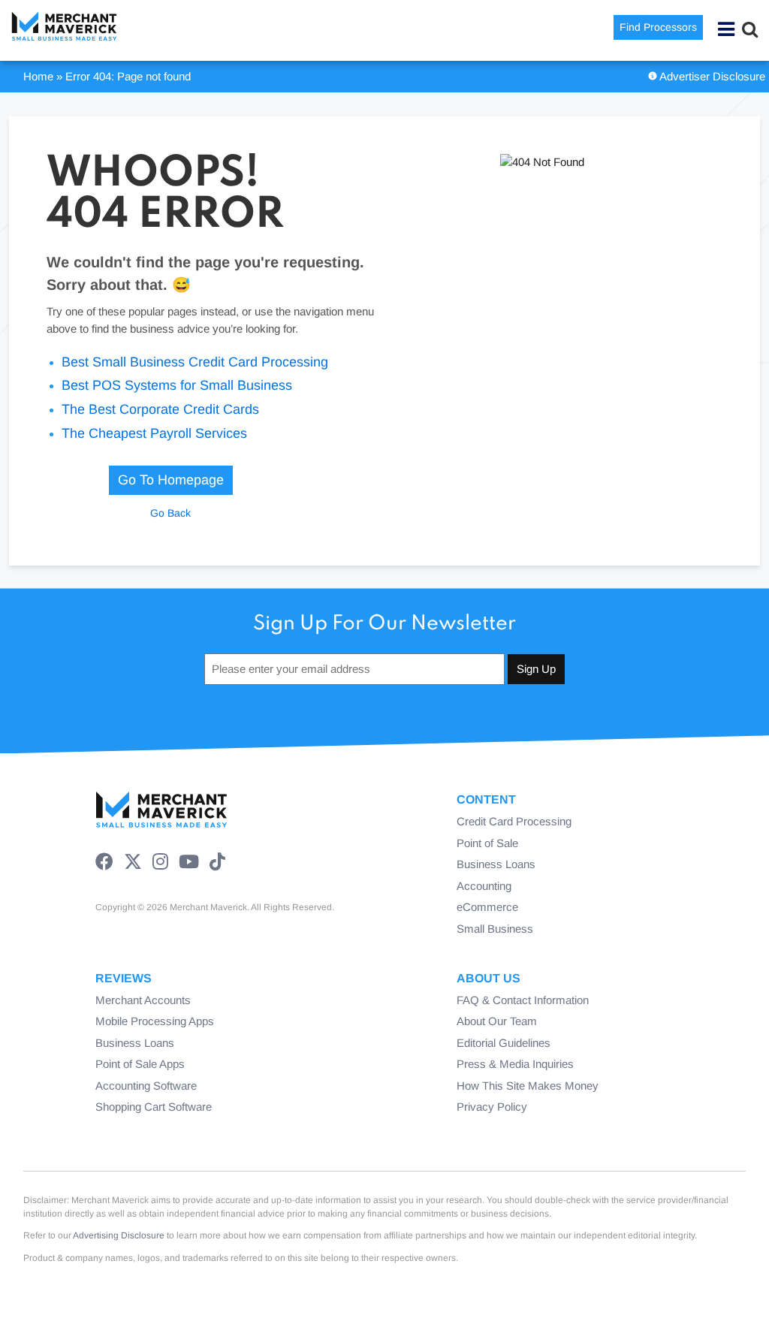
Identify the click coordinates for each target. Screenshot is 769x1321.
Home (38, 76)
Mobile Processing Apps (154, 1021)
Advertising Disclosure (118, 1235)
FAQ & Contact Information (523, 1000)
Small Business (495, 928)
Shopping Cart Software (153, 1106)
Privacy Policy (492, 1106)
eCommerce (487, 906)
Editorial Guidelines (503, 1042)
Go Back (170, 513)
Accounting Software (146, 1085)
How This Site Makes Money (528, 1085)
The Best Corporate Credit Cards (160, 409)
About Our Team (497, 1021)
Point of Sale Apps (140, 1063)
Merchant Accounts (143, 1000)
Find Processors (658, 27)
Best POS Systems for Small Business (177, 385)
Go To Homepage (171, 479)
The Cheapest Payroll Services (154, 433)
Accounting (484, 885)
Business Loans (496, 864)
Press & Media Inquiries (515, 1063)
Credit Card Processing (514, 821)
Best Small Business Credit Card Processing (195, 361)
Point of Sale (487, 843)
